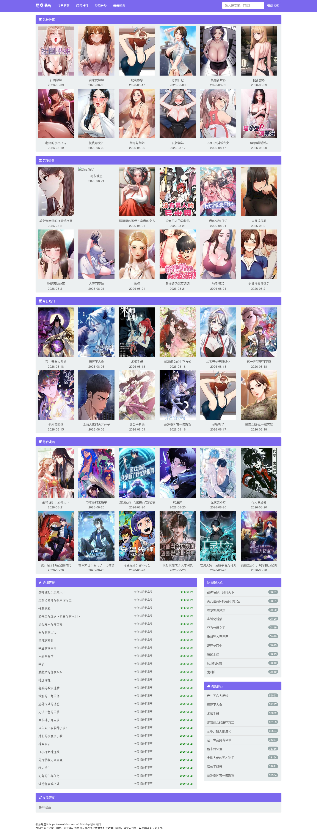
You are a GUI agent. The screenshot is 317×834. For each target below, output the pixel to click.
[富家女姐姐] (96, 50)
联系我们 (95, 824)
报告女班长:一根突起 (259, 424)
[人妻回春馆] (96, 254)
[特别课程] (218, 254)
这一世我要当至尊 (259, 361)
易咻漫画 (43, 5)
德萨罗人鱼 (96, 361)
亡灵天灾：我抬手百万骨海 (218, 565)
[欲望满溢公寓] (56, 254)
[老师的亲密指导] (56, 113)
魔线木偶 (213, 654)
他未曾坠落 (55, 424)
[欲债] (137, 254)
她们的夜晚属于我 (50, 736)
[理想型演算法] (259, 113)
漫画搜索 (273, 5)
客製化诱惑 (214, 619)
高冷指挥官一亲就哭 (177, 424)
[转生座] (178, 472)
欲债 (137, 283)
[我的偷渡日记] (218, 191)
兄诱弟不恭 (218, 502)
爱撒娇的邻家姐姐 (178, 283)
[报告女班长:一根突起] (259, 394)
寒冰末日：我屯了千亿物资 (96, 565)
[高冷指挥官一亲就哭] (178, 394)
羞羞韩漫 (119, 5)
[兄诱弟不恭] (218, 472)
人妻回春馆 (96, 283)
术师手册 (137, 361)
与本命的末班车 (96, 502)
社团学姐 (56, 80)
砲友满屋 (96, 176)
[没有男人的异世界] (178, 191)
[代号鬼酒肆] (259, 472)
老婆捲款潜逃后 (259, 283)
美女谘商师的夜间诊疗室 (55, 220)
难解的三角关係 (49, 696)
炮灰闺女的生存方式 (177, 361)
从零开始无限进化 (218, 361)
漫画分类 (101, 5)
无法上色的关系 (49, 712)
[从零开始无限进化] (218, 332)
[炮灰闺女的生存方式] (178, 332)
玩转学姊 (178, 143)
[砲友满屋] (86, 169)
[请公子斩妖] (137, 394)
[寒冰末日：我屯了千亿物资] (96, 535)
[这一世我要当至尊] (259, 332)
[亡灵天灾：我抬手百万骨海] (218, 535)
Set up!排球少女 (218, 143)
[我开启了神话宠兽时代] (56, 535)
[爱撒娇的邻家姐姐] (178, 254)
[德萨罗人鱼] (96, 332)
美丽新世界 (218, 80)
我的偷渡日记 (218, 220)
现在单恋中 (214, 645)
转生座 (177, 502)
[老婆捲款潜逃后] (259, 254)
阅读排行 (82, 5)
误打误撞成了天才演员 (178, 565)
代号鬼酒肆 (259, 502)
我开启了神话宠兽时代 (56, 565)
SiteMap (85, 824)
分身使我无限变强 (50, 760)
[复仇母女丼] (96, 113)
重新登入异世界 (217, 636)
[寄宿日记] (178, 50)
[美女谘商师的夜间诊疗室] (56, 191)
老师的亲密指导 (55, 143)
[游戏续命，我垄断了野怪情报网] (137, 472)
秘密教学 (137, 80)
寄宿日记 (178, 80)
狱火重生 (44, 768)
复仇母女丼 (96, 143)
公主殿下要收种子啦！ (53, 728)
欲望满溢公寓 (56, 283)
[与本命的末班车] (96, 472)
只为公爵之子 (216, 627)
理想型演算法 (259, 143)
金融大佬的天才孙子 (96, 424)
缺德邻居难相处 (49, 784)
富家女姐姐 (96, 80)
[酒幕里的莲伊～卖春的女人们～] (137, 191)
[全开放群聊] (259, 191)
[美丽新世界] (218, 50)
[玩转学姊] (178, 113)
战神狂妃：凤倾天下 (55, 502)
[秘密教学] (137, 50)
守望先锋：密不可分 (137, 565)
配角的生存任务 (49, 776)
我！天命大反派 (55, 361)
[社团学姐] (56, 50)
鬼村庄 (211, 672)
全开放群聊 (259, 220)
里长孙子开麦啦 (49, 720)
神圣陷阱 (44, 744)
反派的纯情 (214, 663)
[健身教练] (259, 50)
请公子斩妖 (137, 424)
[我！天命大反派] (56, 332)
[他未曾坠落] (56, 394)
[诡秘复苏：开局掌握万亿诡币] (259, 535)
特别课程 (218, 283)
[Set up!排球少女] (218, 113)
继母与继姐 (137, 143)
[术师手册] (137, 332)
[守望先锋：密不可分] (137, 535)
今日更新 (64, 5)
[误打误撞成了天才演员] (178, 535)
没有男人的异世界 (178, 220)
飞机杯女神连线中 (50, 752)
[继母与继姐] (137, 113)
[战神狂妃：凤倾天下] (56, 472)
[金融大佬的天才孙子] (96, 394)
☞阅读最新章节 (143, 591)
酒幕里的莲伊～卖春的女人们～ (59, 616)
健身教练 (259, 80)
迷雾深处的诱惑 (49, 704)
